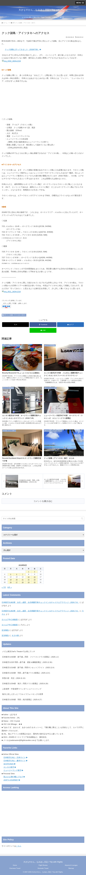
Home (15, 865)
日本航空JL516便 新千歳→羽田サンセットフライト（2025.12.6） (28, 668)
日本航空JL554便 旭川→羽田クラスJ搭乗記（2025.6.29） (25, 684)
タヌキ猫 (15, 636)
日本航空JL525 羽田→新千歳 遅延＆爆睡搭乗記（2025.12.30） (27, 662)
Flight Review (43, 865)
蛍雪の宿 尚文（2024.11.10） (14, 678)
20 (17, 579)
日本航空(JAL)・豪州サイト (14, 761)
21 (22, 579)
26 (11, 582)
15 (28, 577)
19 (11, 579)
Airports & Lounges (71, 865)
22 (28, 579)
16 (34, 577)
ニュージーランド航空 (12, 770)
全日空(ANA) (8, 764)
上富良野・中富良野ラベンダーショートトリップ (21, 689)
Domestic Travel (43, 868)
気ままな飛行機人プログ (13, 777)
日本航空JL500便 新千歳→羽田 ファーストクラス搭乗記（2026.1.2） (31, 657)
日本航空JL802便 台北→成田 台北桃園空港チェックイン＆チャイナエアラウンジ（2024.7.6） (40, 602)
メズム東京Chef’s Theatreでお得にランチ (18, 652)
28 (22, 582)
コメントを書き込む (43, 501)
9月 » (9, 587)
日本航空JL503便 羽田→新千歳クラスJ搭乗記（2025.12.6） (26, 673)
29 (28, 582)
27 (17, 582)
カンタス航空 (8, 767)
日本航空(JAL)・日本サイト (14, 757)
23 (34, 579)
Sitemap (71, 868)
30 (34, 582)
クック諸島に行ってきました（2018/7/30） (22, 49)
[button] (82, 518)
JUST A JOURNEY (10, 780)
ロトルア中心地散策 (10, 620)
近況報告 (5, 630)
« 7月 (4, 587)
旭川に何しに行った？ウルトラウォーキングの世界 (22, 694)
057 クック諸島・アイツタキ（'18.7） (15, 315)
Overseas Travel (14, 868)
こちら (18, 846)
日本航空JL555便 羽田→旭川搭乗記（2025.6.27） (22, 700)
